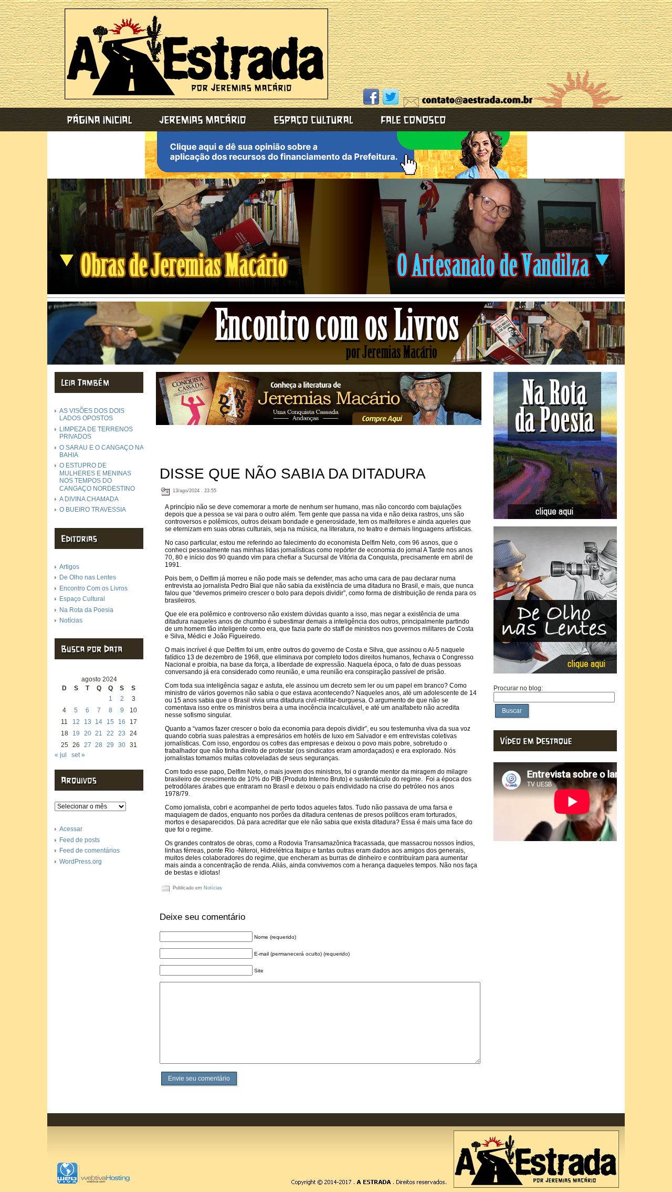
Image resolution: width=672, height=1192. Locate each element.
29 (110, 745)
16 (121, 721)
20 (87, 733)
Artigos (69, 567)
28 (98, 745)
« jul (61, 755)
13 (87, 721)
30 (121, 745)
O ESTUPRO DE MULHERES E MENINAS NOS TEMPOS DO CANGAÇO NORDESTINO (97, 477)
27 (87, 745)
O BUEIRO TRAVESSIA (92, 509)
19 (76, 733)
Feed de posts (79, 840)
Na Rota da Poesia (86, 610)
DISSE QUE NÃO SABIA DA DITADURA (293, 473)
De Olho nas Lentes (87, 577)
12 (76, 721)
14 (98, 721)
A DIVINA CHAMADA (89, 499)
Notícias (70, 620)
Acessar (70, 829)
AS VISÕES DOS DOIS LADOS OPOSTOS (91, 414)
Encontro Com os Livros (93, 588)
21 (98, 733)
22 (110, 733)
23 (121, 733)
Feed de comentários (89, 850)
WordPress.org (80, 861)
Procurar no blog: (518, 688)
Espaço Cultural (82, 599)
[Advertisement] (476, 39)
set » (78, 755)
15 (110, 721)
